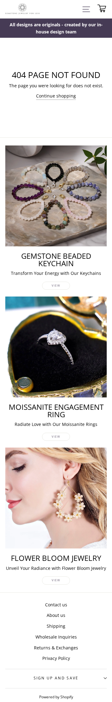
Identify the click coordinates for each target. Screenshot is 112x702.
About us (56, 615)
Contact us (56, 605)
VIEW (56, 286)
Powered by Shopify (56, 696)
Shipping (56, 626)
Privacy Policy (56, 658)
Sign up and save (56, 678)
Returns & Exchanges (56, 648)
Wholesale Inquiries (56, 637)
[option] (56, 28)
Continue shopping (56, 96)
